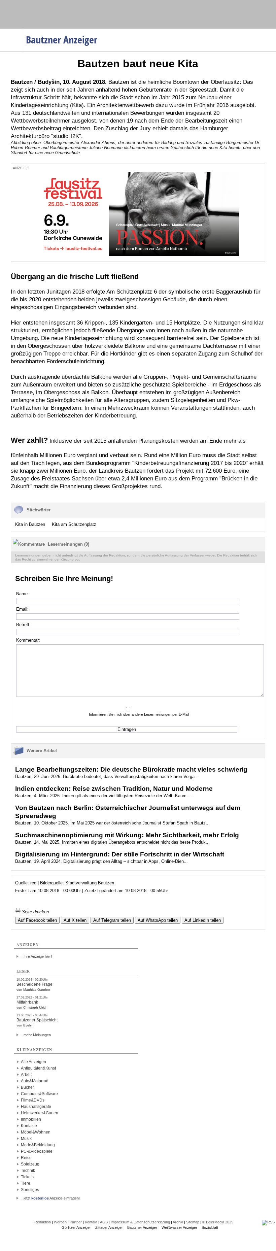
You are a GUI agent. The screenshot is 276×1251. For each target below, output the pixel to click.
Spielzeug (30, 1164)
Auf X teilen (75, 920)
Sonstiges (30, 1189)
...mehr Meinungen (36, 1035)
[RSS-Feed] (268, 1222)
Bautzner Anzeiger (142, 1227)
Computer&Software (39, 1093)
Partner (76, 1222)
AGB (104, 1222)
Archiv (178, 1222)
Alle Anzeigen (33, 1061)
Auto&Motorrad (34, 1081)
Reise (26, 1157)
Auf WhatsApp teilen (158, 920)
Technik (28, 1170)
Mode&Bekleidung (38, 1145)
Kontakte (29, 1125)
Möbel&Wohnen (35, 1132)
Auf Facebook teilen (37, 920)
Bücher (27, 1087)
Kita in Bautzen (30, 524)
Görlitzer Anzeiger (76, 1227)
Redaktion (42, 1222)
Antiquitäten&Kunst (38, 1068)
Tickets (27, 1177)
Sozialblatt (210, 1227)
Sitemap (192, 1222)
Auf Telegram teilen (112, 920)
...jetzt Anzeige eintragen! (50, 1198)
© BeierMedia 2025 (217, 1222)
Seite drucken (35, 911)
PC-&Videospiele (37, 1151)
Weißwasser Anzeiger (179, 1227)
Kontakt (91, 1222)
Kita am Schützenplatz (74, 524)
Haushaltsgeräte (36, 1106)
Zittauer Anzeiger (109, 1227)
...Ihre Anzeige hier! (36, 956)
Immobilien (31, 1119)
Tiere (25, 1183)
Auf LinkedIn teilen (202, 920)
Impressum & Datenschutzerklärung (140, 1222)
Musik (26, 1138)
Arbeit (26, 1074)
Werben (60, 1222)
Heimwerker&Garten (39, 1113)
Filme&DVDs (32, 1100)
